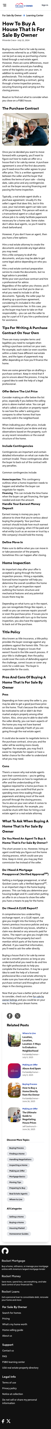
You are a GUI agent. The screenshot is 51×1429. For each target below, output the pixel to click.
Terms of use (9, 1382)
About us (7, 1335)
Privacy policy (9, 1388)
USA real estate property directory (20, 1367)
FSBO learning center (13, 1361)
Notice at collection (12, 1393)
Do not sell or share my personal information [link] (19, 1401)
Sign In (45, 5)
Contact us (8, 1350)
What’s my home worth (14, 1324)
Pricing (6, 1318)
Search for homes (11, 1312)
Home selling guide (12, 1329)
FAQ (4, 1356)
